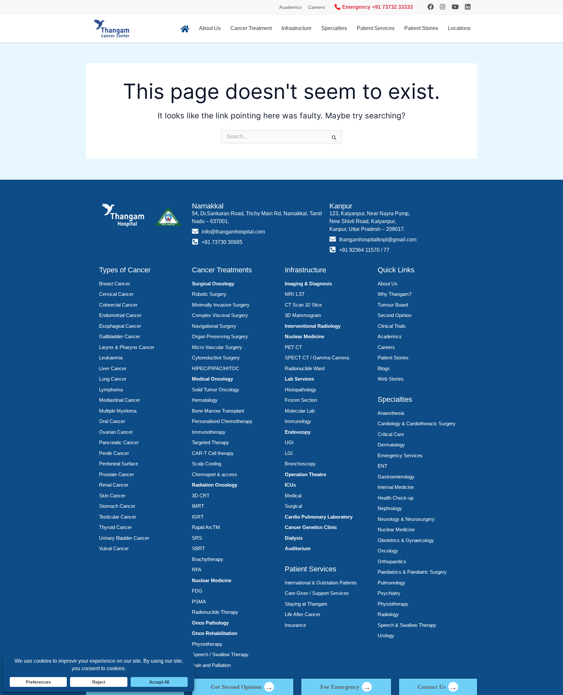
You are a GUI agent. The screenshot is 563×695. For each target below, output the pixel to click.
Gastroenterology (396, 476)
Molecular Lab (300, 411)
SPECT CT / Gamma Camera (317, 357)
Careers (316, 7)
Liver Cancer (112, 368)
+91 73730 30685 (222, 242)
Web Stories (391, 379)
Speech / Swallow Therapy (220, 654)
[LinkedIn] (467, 7)
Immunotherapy (208, 432)
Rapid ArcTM (206, 527)
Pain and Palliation (211, 665)
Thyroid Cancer (115, 527)
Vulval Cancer (114, 548)
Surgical (293, 506)
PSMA (199, 601)
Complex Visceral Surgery (220, 315)
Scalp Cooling (206, 463)
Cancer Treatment (251, 28)
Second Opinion (394, 315)
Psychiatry (389, 593)
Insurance (295, 625)
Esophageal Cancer (120, 326)
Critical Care (391, 434)
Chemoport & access (214, 474)
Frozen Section (301, 400)
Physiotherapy (207, 644)
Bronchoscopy (300, 463)
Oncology (388, 550)
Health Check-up (395, 498)
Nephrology (390, 508)
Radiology (388, 614)
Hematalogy (205, 400)
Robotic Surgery (209, 294)
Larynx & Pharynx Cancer (126, 347)
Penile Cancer (114, 453)
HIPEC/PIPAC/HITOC (215, 368)
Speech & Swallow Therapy (407, 625)
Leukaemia (111, 357)
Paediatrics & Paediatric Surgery (412, 572)
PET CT (293, 347)
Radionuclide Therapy (215, 612)
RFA (196, 569)
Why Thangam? (394, 294)
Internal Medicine (396, 487)
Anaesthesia (391, 413)
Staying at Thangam (306, 604)
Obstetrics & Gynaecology (406, 540)
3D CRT (200, 495)
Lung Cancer (112, 379)
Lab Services (299, 379)
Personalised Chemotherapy (222, 421)
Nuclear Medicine (211, 580)
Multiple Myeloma (118, 411)
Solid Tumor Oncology (215, 389)
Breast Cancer (114, 283)
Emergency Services (400, 455)
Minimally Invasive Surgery (221, 305)
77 (386, 250)
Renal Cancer (113, 485)
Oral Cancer (112, 421)
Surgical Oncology (213, 283)
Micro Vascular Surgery (217, 347)
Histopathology (300, 389)
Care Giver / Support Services (317, 593)
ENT (382, 466)
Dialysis (294, 538)
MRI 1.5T (295, 294)
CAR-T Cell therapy (213, 453)
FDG (197, 591)
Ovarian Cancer (116, 432)
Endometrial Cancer (120, 315)
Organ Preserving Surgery (220, 336)
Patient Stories (421, 28)
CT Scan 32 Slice (303, 305)
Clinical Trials (392, 326)
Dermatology (391, 444)
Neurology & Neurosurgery (406, 519)
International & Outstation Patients (321, 582)
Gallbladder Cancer (119, 336)
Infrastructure (296, 28)
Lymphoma (111, 389)
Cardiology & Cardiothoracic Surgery (416, 423)
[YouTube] (455, 7)
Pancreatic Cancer (119, 442)
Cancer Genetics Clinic (311, 527)
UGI (289, 442)
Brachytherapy (207, 559)
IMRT (198, 506)
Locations (459, 28)
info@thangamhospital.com (233, 231)
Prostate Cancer (116, 474)
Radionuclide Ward (305, 368)
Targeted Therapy (210, 442)
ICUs (290, 485)
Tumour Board (393, 305)
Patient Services (376, 28)
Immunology (298, 421)
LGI (289, 453)
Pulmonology (391, 582)
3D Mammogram (303, 315)
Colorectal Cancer (118, 305)
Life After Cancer (302, 614)
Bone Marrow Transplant (218, 411)
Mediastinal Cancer (119, 400)
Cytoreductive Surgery (216, 357)
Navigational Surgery (214, 326)
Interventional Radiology (312, 326)
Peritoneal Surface (118, 463)
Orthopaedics (392, 561)
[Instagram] (430, 7)
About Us (210, 28)
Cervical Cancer (116, 294)
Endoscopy (297, 432)
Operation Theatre (305, 474)
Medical (293, 495)
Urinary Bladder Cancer (124, 538)
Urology (386, 635)
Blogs (384, 368)
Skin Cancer (112, 495)
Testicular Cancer (117, 517)
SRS (197, 538)
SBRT (198, 548)
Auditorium (297, 548)
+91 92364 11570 (359, 250)
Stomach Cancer (117, 506)
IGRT (198, 517)
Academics (290, 7)
